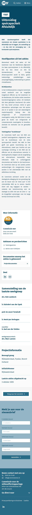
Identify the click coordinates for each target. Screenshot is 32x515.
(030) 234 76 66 (14, 233)
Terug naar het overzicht (15, 394)
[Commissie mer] (5, 3)
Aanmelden (15, 457)
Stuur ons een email (16, 231)
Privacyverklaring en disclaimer (12, 500)
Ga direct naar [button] (8, 493)
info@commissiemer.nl (12, 478)
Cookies (26, 500)
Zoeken (17, 3)
